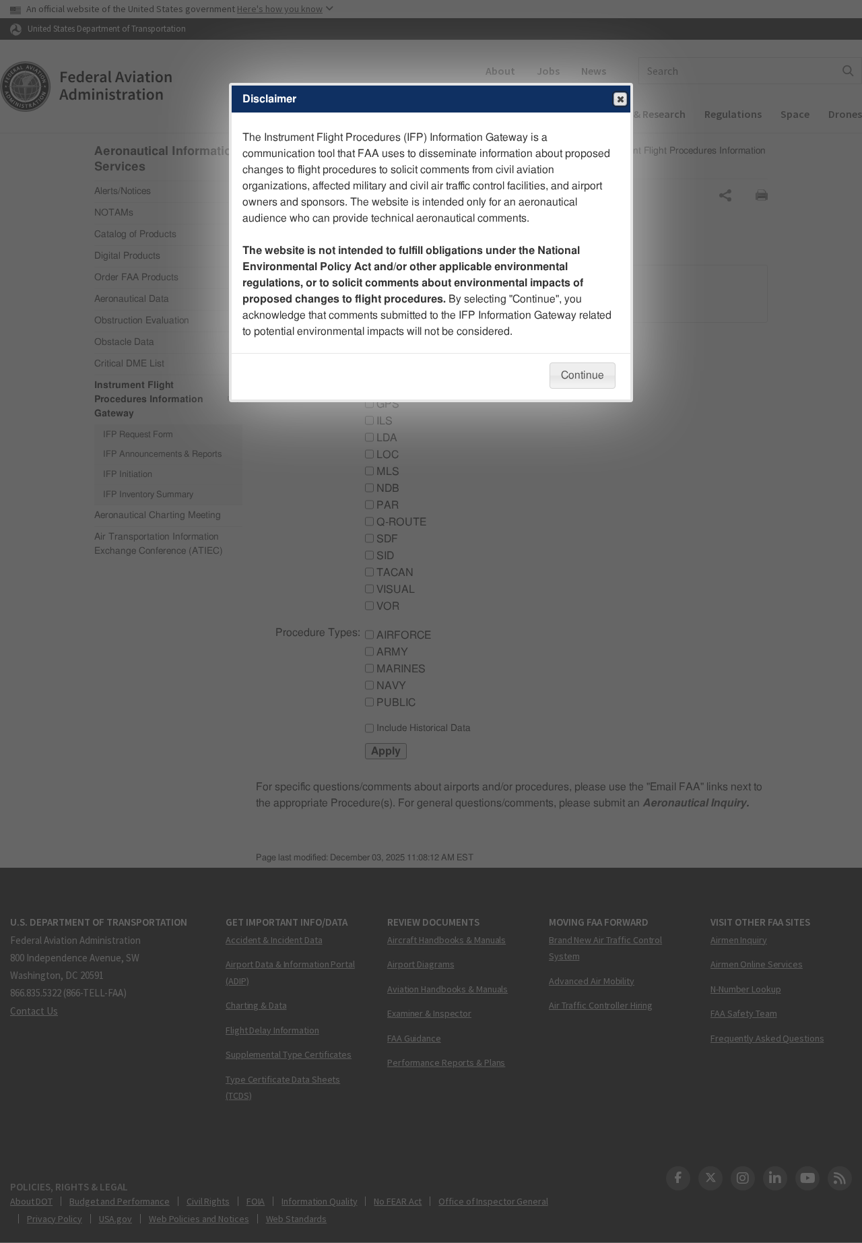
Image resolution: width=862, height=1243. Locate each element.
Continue (582, 375)
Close (620, 99)
